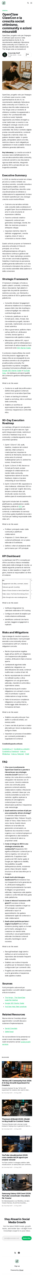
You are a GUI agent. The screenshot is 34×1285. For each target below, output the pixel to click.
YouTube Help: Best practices (16, 1007)
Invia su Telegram (17, 754)
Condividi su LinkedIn (21, 749)
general (5, 10)
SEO (20, 506)
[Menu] (31, 2)
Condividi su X (7, 749)
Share (27, 54)
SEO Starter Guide (24, 348)
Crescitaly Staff (14, 53)
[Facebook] (19, 1253)
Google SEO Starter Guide (11, 371)
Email (27, 754)
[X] (15, 1253)
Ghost (21, 1270)
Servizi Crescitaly (11, 1028)
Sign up (17, 1266)
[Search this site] (28, 2)
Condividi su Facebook (10, 751)
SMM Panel (9, 1032)
